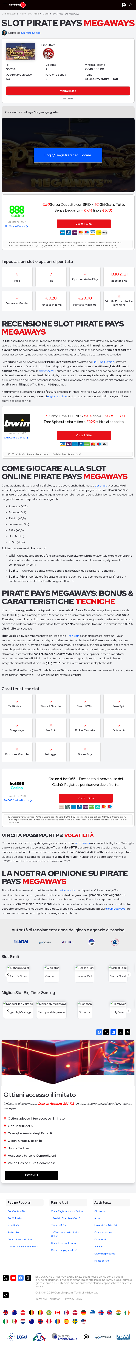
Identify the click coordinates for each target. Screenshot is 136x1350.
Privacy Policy (73, 1299)
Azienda (98, 1246)
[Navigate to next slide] (128, 974)
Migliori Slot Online (29, 13)
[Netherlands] (23, 1321)
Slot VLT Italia (15, 1218)
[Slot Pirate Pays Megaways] (5, 1321)
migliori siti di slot (57, 396)
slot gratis (101, 485)
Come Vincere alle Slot (20, 1239)
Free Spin (73, 636)
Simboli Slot (14, 1232)
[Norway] (40, 1321)
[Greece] (92, 1312)
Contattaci (100, 1239)
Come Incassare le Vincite (64, 1243)
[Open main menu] (5, 5)
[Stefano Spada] (5, 32)
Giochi (45, 13)
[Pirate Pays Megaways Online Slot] (57, 1312)
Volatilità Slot (14, 1225)
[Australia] (14, 1312)
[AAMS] (17, 1337)
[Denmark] (75, 1312)
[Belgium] (31, 1312)
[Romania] (57, 1321)
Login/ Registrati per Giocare (67, 155)
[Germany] (83, 1312)
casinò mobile (66, 890)
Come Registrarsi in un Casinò (67, 1211)
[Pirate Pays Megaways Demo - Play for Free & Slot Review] (5, 1312)
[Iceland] (101, 1312)
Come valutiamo (103, 1232)
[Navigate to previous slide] (7, 974)
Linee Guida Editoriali (105, 1225)
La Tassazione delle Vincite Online (65, 1234)
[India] (118, 1312)
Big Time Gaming (103, 362)
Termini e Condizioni (48, 1299)
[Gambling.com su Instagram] (28, 1282)
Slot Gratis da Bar (17, 1211)
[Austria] (23, 1312)
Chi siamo (99, 1211)
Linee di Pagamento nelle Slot (23, 1246)
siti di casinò (82, 843)
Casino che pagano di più (64, 1250)
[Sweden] (75, 1321)
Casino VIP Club (59, 1225)
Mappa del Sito (102, 1260)
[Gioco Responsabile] (64, 1337)
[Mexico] (14, 1321)
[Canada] (66, 1312)
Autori (97, 1218)
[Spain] (66, 1321)
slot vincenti (46, 371)
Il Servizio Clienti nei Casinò (65, 1218)
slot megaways (115, 908)
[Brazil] (49, 1312)
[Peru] (49, 1321)
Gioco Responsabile (104, 1253)
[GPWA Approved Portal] (123, 1337)
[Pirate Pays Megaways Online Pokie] (31, 1321)
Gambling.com (9, 13)
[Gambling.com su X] (6, 1282)
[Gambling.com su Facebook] (21, 1282)
